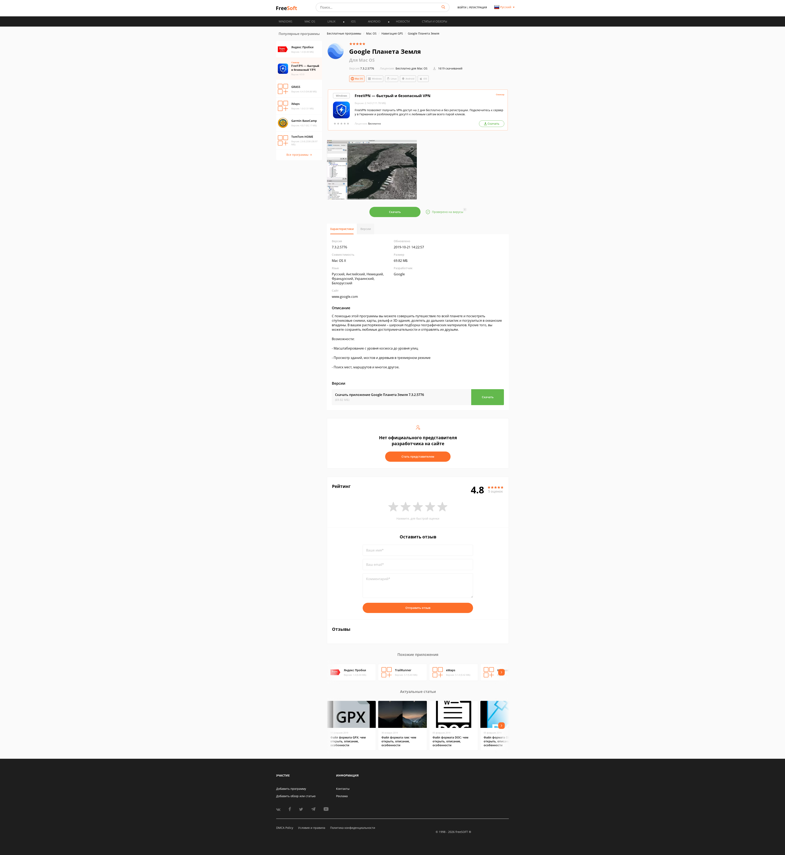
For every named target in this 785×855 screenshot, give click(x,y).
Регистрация (478, 7)
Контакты (343, 789)
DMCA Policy (284, 828)
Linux (394, 78)
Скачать (395, 212)
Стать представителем (417, 456)
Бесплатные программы (344, 33)
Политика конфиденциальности (352, 828)
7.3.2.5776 (361, 68)
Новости (403, 21)
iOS (425, 78)
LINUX (331, 21)
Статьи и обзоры (434, 21)
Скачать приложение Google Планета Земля (379, 394)
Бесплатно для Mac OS (411, 68)
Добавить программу (291, 789)
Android (410, 78)
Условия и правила (311, 828)
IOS (353, 21)
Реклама (342, 796)
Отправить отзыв (417, 608)
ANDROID (374, 21)
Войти (462, 7)
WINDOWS (285, 21)
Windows (377, 78)
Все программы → (299, 155)
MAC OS (310, 21)
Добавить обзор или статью (296, 796)
